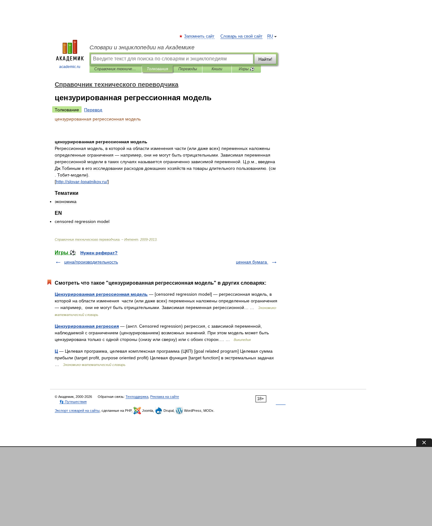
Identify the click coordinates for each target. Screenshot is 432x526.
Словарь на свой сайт (241, 36)
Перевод (93, 109)
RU (270, 36)
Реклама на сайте (164, 397)
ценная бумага (252, 261)
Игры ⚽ (246, 69)
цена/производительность (91, 261)
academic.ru (69, 67)
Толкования (157, 69)
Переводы (187, 69)
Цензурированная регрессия (87, 326)
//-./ (82, 181)
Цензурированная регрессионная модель (101, 294)
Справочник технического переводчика (115, 69)
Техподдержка (137, 397)
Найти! (265, 59)
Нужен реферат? (99, 252)
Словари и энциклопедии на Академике (141, 47)
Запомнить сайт (199, 36)
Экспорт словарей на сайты (77, 410)
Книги (217, 69)
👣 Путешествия (73, 402)
